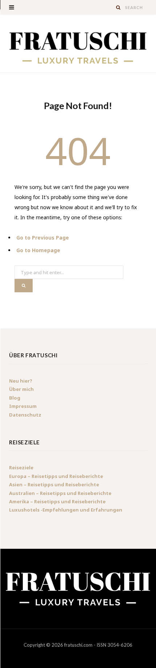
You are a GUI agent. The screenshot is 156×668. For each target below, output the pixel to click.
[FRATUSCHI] (78, 47)
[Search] (118, 7)
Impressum (23, 406)
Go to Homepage (38, 250)
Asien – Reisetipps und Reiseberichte (54, 484)
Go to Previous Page (42, 237)
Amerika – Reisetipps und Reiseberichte (57, 501)
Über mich (21, 389)
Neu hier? (20, 381)
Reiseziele (21, 467)
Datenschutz (25, 414)
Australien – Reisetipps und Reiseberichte (60, 493)
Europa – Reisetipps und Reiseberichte (56, 476)
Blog (14, 398)
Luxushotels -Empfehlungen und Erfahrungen (65, 510)
